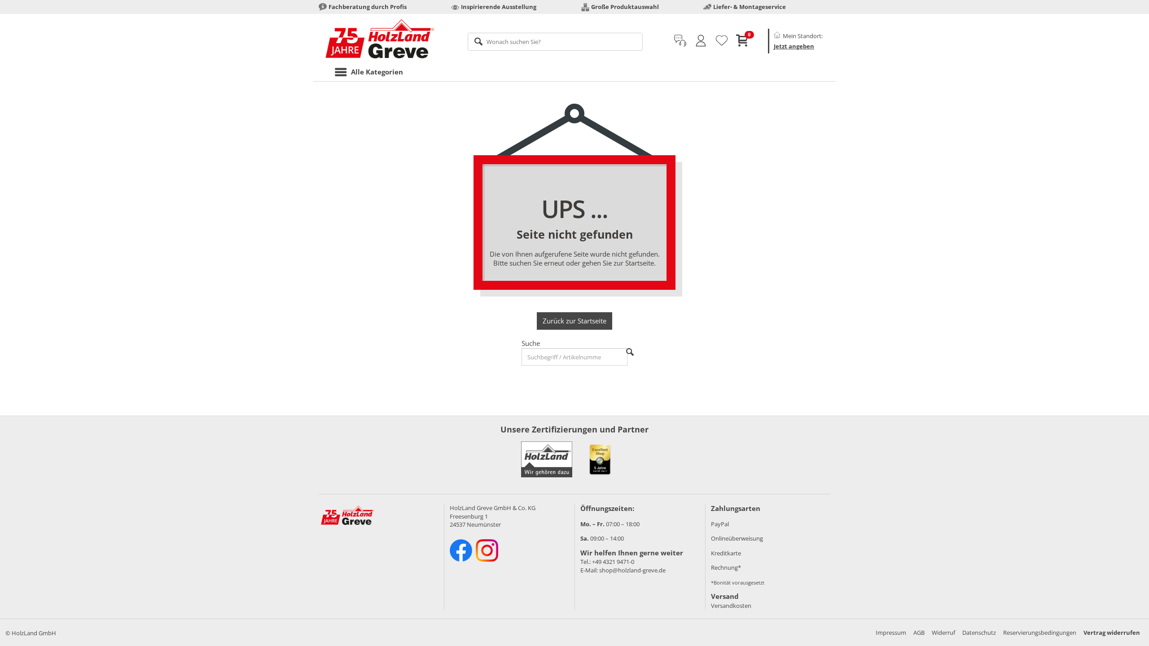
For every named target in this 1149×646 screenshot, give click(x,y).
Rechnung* (726, 567)
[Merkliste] (721, 41)
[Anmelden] (700, 40)
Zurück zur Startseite (574, 320)
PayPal (720, 524)
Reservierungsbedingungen (1039, 633)
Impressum (891, 633)
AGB (919, 633)
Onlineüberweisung (737, 538)
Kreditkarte (726, 553)
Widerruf (943, 633)
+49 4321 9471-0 (613, 562)
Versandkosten (731, 606)
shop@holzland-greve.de (632, 570)
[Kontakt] (680, 41)
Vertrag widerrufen (1111, 633)
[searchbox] (555, 41)
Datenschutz (979, 633)
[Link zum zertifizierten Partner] (600, 459)
